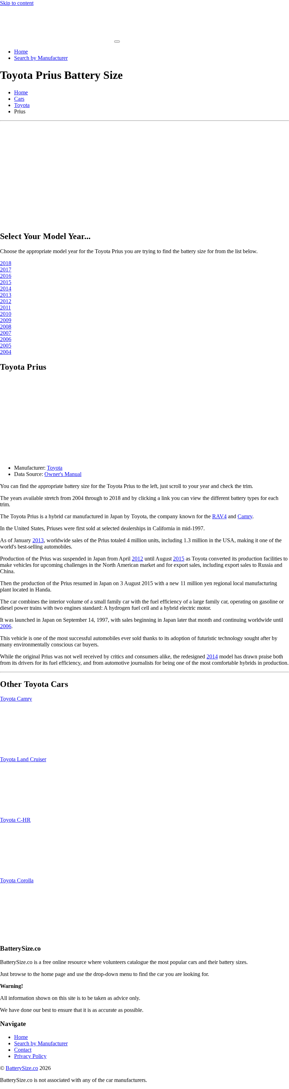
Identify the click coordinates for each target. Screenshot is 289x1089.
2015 (5, 282)
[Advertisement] (144, 174)
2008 (5, 327)
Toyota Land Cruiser (23, 759)
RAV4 (219, 516)
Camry (245, 516)
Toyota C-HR (15, 820)
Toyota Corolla (16, 880)
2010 (5, 314)
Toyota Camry (16, 699)
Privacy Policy (30, 1056)
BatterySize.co (22, 1068)
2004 (5, 352)
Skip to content (16, 3)
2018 (5, 263)
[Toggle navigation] (117, 41)
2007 (5, 333)
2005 (5, 346)
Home (21, 52)
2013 (5, 295)
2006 (5, 339)
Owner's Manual (62, 474)
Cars (19, 99)
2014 (5, 289)
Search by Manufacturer (41, 58)
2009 (5, 320)
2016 (5, 276)
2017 (5, 270)
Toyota (22, 105)
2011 (5, 308)
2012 (5, 301)
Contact (22, 1050)
